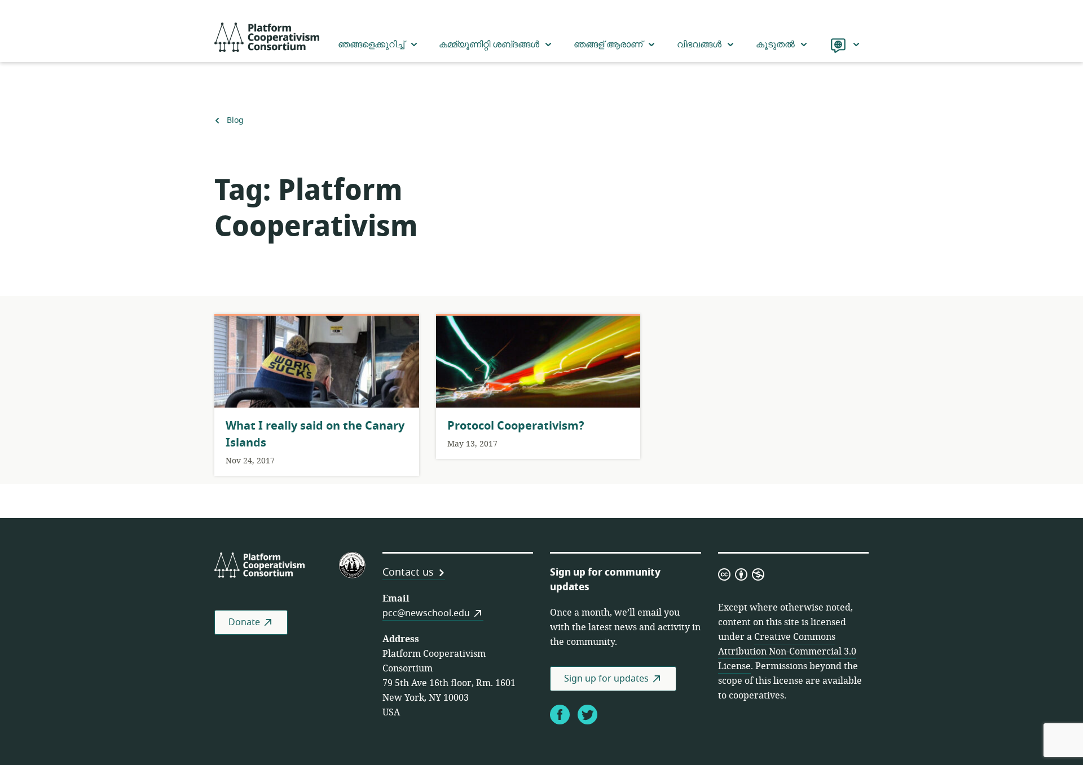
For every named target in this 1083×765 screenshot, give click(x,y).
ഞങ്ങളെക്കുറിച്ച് (371, 44)
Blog (235, 120)
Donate (244, 622)
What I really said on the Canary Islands (315, 434)
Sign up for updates (606, 679)
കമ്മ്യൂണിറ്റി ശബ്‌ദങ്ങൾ (489, 44)
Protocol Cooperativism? (515, 426)
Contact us (408, 572)
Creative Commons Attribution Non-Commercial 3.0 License (787, 651)
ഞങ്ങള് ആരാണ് (608, 44)
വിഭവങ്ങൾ (699, 44)
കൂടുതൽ (775, 44)
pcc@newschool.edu (426, 613)
